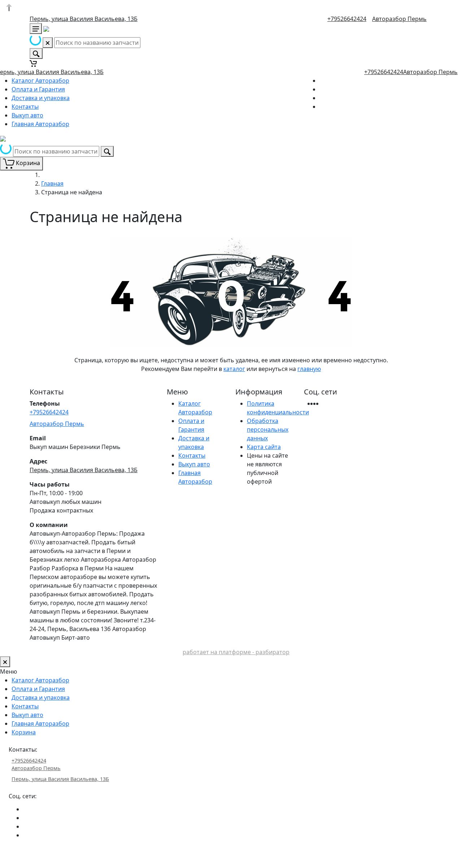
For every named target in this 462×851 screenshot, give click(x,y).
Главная (52, 183)
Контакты (25, 107)
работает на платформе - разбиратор (236, 652)
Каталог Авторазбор (40, 81)
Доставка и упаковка (41, 98)
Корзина (24, 732)
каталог (234, 369)
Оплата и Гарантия (38, 89)
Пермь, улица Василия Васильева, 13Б (84, 19)
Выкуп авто (27, 115)
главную (309, 369)
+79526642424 (346, 19)
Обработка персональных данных (267, 429)
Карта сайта (264, 447)
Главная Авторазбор (40, 124)
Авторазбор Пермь (399, 19)
